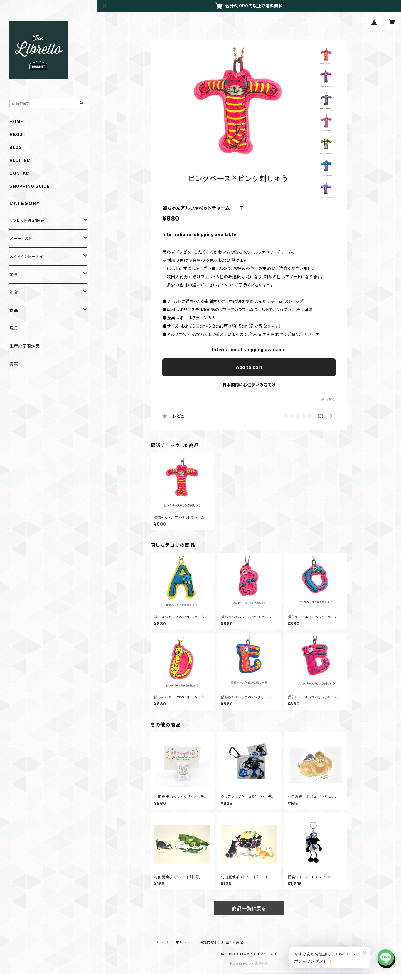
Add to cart (249, 367)
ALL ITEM (20, 160)
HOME (16, 121)
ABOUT (17, 134)
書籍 (13, 363)
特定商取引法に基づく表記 (221, 942)
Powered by (242, 963)
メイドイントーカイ (26, 256)
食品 (13, 310)
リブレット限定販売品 (29, 220)
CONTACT (21, 173)
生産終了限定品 (24, 345)
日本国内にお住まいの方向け (249, 384)
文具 (13, 274)
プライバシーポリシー (172, 942)
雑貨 (13, 292)
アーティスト (20, 238)
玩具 (13, 328)
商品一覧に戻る (249, 908)
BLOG (15, 147)
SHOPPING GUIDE (29, 186)
